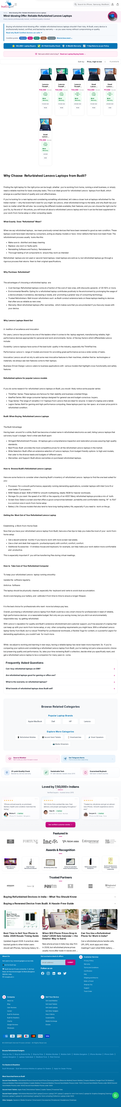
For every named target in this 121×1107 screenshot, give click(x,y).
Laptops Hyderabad (26, 1057)
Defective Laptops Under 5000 (63, 1096)
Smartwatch (37, 1100)
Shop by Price (38, 1054)
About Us (10, 1001)
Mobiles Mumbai (52, 1054)
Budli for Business (13, 1014)
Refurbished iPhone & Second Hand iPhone (32, 1080)
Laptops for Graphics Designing (94, 1093)
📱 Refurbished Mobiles (26, 737)
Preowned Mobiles (47, 1083)
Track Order (88, 991)
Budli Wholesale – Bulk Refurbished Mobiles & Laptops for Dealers (26, 1068)
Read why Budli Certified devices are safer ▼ (24, 33)
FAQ (85, 974)
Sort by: (81, 62)
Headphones (64, 1100)
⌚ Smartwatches (74, 737)
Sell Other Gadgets (52, 1011)
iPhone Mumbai (96, 1054)
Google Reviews (12, 1024)
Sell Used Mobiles (51, 1001)
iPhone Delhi (109, 1054)
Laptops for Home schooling (43, 1096)
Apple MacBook (35, 721)
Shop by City (88, 984)
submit (70, 962)
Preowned (51, 38)
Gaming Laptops (111, 1093)
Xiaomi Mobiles (78, 1080)
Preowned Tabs (57, 1089)
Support (86, 988)
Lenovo (87, 721)
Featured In (60, 833)
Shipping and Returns (91, 978)
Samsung (51, 1080)
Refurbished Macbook (25, 1093)
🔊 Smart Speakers (96, 737)
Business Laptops (8, 1096)
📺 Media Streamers (60, 744)
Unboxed (23, 38)
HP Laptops (59, 1093)
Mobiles (57, 1080)
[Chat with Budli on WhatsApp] (115, 1095)
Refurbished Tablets (33, 1089)
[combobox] (92, 4)
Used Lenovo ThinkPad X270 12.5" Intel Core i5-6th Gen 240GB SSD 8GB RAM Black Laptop (45, 136)
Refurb (37, 38)
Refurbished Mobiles (22, 1083)
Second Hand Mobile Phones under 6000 (97, 1083)
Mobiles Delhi (66, 1054)
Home (5, 13)
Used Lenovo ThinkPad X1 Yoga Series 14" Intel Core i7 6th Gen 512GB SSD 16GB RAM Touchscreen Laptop (93, 85)
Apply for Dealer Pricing (62, 1068)
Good (30, 38)
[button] (15, 4)
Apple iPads (22, 1089)
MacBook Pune (41, 1057)
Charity (9, 1021)
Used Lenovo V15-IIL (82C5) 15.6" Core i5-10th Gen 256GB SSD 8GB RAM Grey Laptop (110, 85)
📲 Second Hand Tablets (51, 737)
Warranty (87, 964)
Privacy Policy (89, 961)
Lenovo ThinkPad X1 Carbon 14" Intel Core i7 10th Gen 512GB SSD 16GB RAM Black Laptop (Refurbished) (45, 85)
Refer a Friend (88, 981)
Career (9, 1011)
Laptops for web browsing (23, 1096)
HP (70, 721)
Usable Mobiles (35, 1083)
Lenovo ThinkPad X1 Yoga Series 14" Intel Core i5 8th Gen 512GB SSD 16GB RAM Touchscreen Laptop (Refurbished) (61, 85)
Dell (53, 721)
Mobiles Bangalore (80, 1054)
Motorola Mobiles (66, 1080)
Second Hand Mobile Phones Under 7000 (68, 1083)
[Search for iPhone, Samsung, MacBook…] (75, 4)
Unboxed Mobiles (8, 1083)
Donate (48, 1024)
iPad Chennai (55, 1057)
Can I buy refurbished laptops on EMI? (23, 668)
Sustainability (50, 1018)
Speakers (16, 1100)
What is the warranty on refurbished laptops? (26, 682)
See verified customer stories (59, 825)
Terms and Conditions (91, 967)
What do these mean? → (64, 38)
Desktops (73, 1100)
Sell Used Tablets (51, 1004)
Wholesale (10, 1028)
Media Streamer (26, 1100)
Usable (43, 38)
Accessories (46, 1100)
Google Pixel (100, 1080)
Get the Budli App (10, 965)
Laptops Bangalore (9, 1057)
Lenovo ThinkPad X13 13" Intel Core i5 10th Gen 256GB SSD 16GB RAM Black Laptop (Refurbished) (78, 85)
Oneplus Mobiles (89, 1080)
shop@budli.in (9, 977)
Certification (88, 971)
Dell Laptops (38, 1093)
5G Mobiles (109, 1080)
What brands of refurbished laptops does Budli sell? (29, 688)
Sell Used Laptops (52, 1007)
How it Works (50, 1014)
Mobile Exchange (51, 1021)
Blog (8, 1004)
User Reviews (11, 1007)
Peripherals (55, 1100)
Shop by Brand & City (22, 1054)
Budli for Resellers (13, 1018)
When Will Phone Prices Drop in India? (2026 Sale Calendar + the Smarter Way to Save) (60, 936)
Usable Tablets (46, 1089)
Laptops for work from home (73, 1093)
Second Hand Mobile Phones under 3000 (39, 1085)
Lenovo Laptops (48, 1093)
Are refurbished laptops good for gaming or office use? (31, 675)
